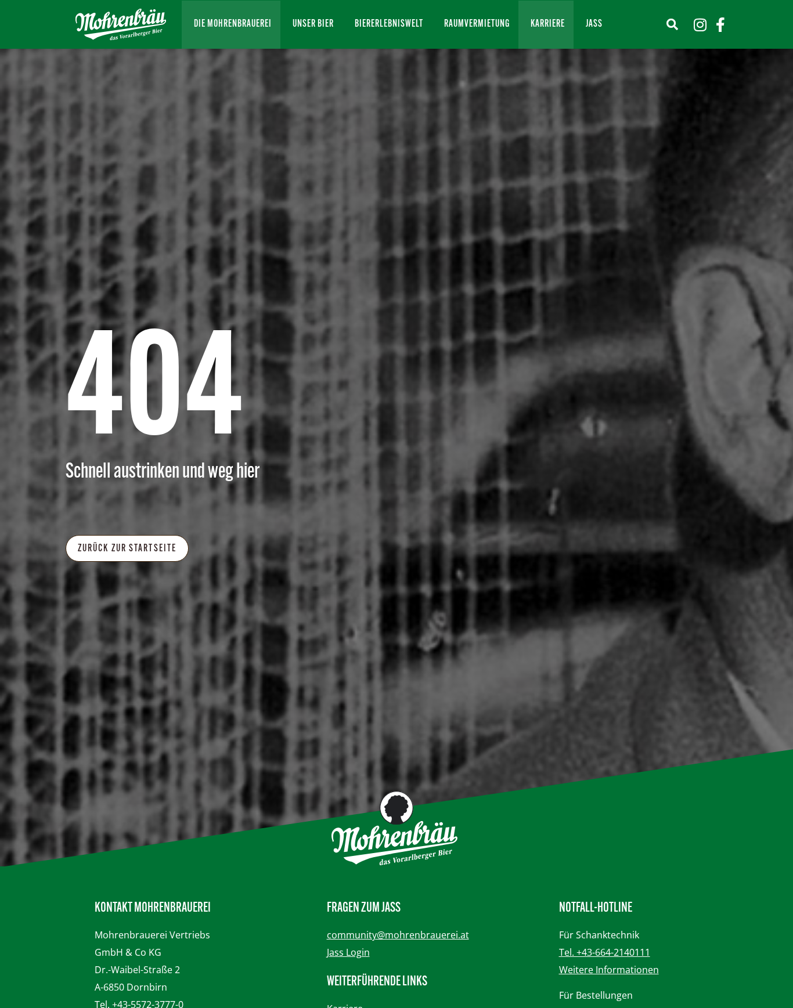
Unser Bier (313, 24)
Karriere (548, 24)
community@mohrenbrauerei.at (398, 934)
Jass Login (348, 952)
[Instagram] (700, 24)
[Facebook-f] (720, 24)
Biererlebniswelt (389, 24)
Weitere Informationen (609, 969)
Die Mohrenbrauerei (233, 24)
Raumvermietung (477, 24)
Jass (594, 24)
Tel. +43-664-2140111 (604, 952)
